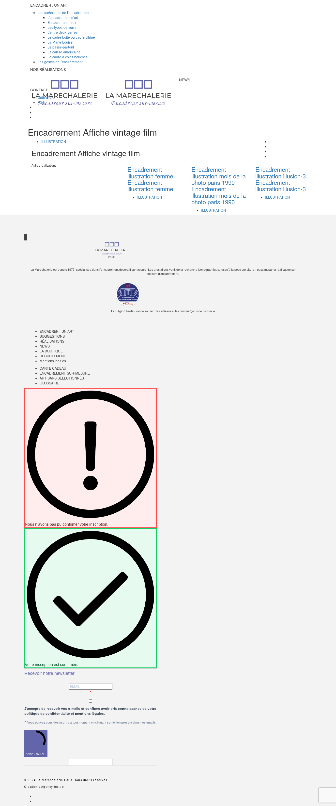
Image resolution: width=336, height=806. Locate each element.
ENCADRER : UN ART (57, 331)
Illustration (53, 141)
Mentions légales (53, 360)
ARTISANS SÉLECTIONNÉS (62, 378)
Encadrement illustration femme (150, 172)
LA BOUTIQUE (51, 350)
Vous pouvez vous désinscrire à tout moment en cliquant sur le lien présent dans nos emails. (91, 722)
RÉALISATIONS (52, 341)
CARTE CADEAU (53, 368)
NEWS (45, 346)
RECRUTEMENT (53, 355)
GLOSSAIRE (49, 382)
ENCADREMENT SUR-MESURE (65, 373)
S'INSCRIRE (35, 754)
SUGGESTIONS (52, 336)
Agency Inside (52, 786)
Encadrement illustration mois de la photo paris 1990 (218, 176)
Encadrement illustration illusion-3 (280, 172)
